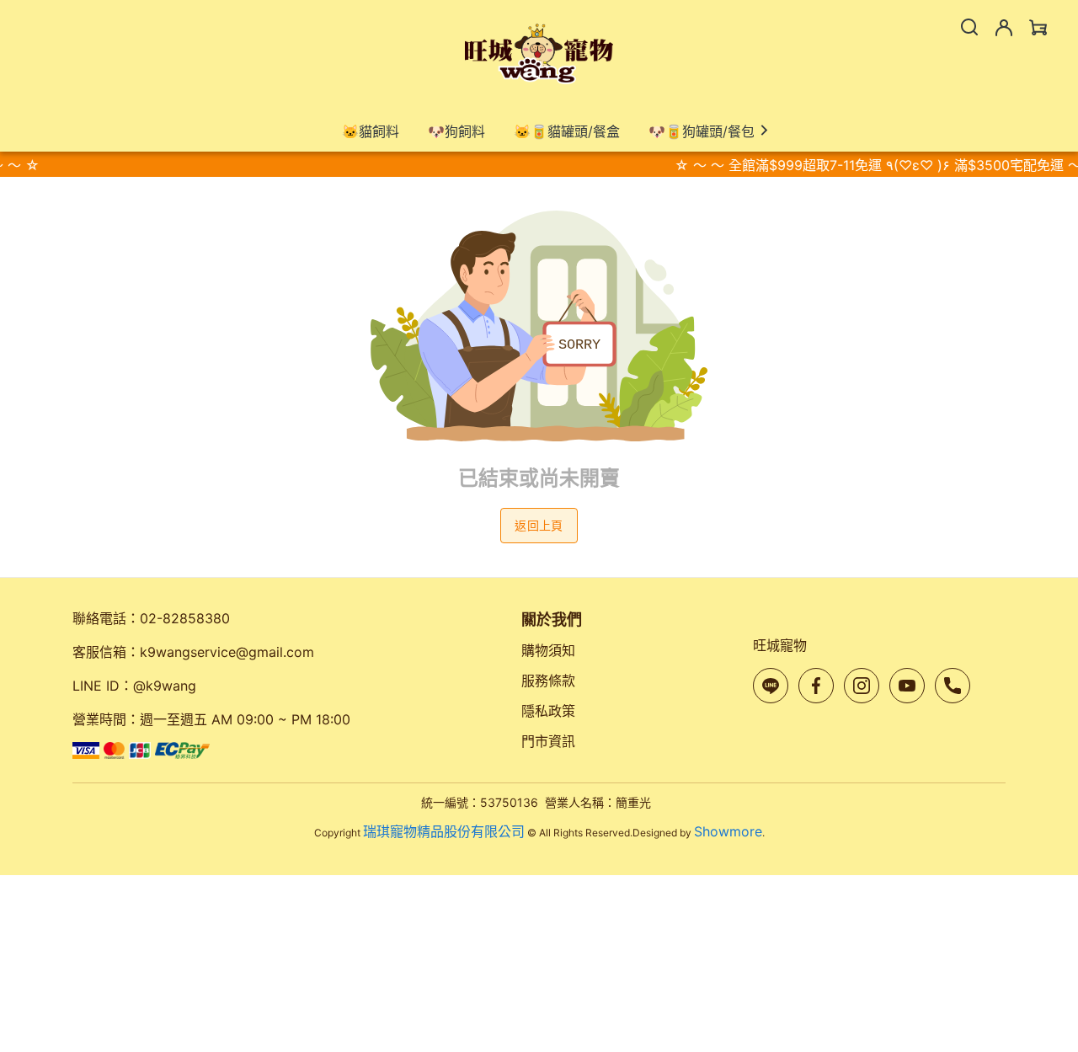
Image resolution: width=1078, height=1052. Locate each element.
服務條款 (548, 680)
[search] (969, 26)
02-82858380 (185, 618)
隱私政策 (548, 710)
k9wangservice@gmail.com (227, 651)
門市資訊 (548, 741)
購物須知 (548, 650)
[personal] (1003, 27)
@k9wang (164, 685)
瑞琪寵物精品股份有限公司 (444, 831)
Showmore (728, 831)
